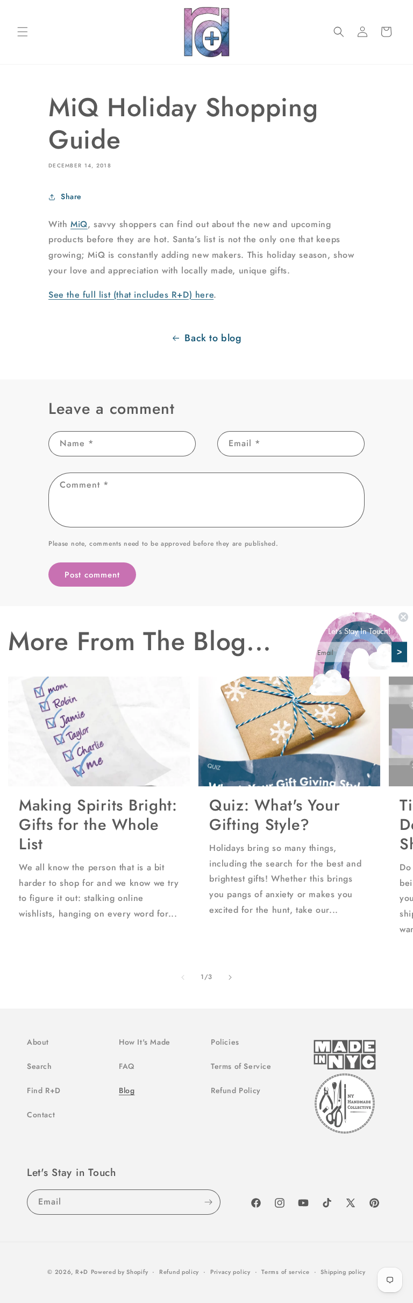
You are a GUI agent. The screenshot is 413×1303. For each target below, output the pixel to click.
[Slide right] (230, 977)
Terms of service (285, 1271)
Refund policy (179, 1271)
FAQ (126, 1066)
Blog (126, 1090)
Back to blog (212, 338)
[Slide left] (183, 977)
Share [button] (71, 196)
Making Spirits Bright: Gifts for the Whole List (98, 824)
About (38, 1042)
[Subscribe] (208, 1202)
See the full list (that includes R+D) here (130, 294)
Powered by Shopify (119, 1271)
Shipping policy (343, 1271)
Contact (41, 1114)
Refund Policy (236, 1090)
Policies (225, 1042)
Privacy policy (230, 1271)
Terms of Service (241, 1066)
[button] (22, 32)
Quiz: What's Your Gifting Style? (274, 814)
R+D (81, 1271)
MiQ (79, 224)
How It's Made (144, 1042)
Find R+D (44, 1090)
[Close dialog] (403, 616)
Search (39, 1066)
